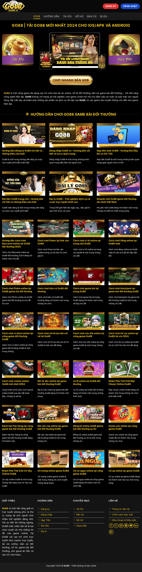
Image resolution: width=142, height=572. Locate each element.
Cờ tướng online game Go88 (53, 470)
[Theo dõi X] (116, 525)
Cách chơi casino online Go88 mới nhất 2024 (15, 382)
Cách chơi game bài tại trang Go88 (86, 290)
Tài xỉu (67, 16)
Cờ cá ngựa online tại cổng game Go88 (88, 472)
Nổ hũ (79, 16)
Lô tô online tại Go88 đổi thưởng (86, 382)
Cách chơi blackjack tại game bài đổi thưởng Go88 (124, 290)
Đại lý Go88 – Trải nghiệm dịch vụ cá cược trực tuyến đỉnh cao (69, 200)
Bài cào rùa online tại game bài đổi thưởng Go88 (53, 427)
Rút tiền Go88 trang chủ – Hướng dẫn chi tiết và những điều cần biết (22, 200)
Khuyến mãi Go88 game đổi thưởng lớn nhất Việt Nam (116, 200)
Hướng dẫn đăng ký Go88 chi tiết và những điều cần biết (22, 152)
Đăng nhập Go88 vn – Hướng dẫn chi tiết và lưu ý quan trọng (69, 152)
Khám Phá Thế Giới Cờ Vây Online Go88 (17, 472)
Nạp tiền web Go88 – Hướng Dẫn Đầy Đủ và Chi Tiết (117, 152)
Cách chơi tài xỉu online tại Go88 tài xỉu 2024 (123, 335)
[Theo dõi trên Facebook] (111, 525)
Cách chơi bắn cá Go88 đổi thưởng (53, 290)
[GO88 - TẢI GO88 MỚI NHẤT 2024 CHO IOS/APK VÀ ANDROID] (30, 6)
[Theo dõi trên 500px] (136, 525)
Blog (103, 16)
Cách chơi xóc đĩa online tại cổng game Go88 (88, 335)
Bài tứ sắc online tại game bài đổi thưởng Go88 (52, 382)
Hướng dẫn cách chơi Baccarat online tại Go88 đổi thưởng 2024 (16, 243)
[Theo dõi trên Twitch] (111, 532)
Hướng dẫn (51, 16)
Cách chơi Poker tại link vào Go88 (53, 242)
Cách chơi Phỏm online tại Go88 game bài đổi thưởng (17, 290)
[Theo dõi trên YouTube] (131, 525)
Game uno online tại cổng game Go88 (123, 427)
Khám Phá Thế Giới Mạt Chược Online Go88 (122, 382)
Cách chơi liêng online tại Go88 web (123, 242)
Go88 (36, 16)
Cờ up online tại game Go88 (124, 470)
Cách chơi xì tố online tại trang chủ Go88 (87, 242)
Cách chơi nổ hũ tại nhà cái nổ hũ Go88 (53, 335)
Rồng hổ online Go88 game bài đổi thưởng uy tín (88, 427)
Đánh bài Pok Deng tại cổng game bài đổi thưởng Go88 (17, 427)
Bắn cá (92, 16)
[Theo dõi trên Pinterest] (126, 525)
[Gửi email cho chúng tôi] (121, 525)
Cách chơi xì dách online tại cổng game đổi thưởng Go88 (17, 336)
